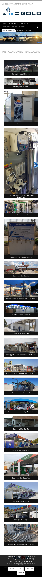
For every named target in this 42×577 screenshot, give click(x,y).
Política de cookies (15, 569)
